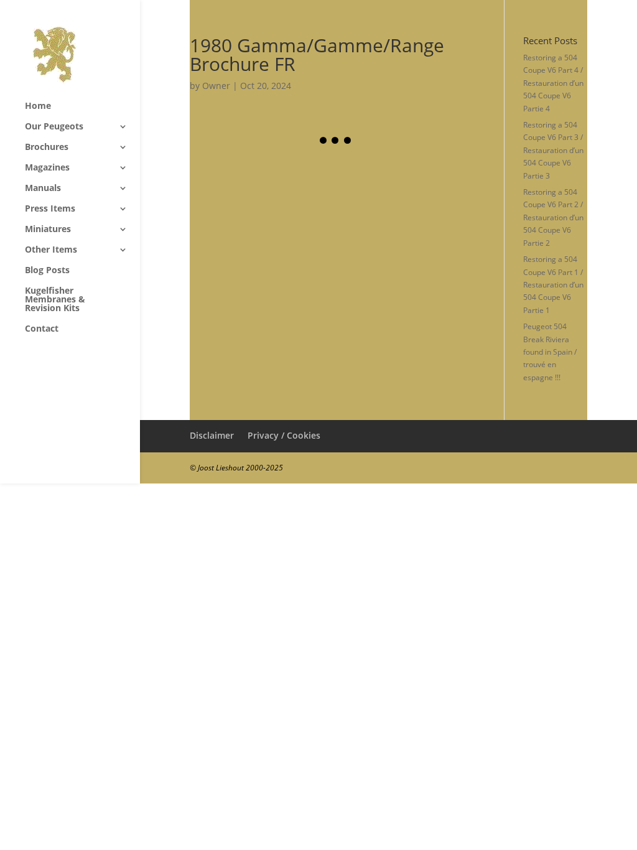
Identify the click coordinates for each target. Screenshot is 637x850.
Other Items (51, 250)
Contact (41, 329)
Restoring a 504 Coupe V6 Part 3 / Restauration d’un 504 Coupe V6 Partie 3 (553, 150)
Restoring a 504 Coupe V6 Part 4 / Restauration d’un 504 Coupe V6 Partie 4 (553, 83)
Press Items (50, 209)
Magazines (47, 168)
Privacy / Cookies (284, 435)
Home (38, 106)
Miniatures (48, 230)
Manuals (43, 189)
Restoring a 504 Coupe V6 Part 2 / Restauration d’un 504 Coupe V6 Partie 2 (553, 217)
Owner (216, 85)
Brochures (46, 147)
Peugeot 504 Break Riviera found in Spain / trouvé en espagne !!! (550, 352)
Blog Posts (47, 271)
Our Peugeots (54, 127)
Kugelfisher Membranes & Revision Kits (55, 300)
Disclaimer (212, 435)
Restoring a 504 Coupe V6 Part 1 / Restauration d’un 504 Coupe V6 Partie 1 (553, 284)
